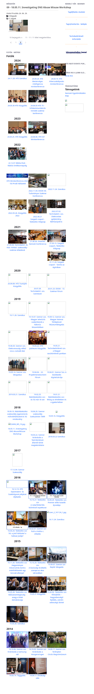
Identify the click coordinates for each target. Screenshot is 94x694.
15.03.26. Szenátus (17, 623)
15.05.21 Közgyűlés (37, 594)
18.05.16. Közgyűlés (57, 416)
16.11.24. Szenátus (56, 519)
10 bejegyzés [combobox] (15, 37)
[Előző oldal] (11, 42)
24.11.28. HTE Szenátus (17, 78)
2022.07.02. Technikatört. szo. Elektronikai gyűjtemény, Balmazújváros (56, 216)
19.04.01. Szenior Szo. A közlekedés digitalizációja (56, 374)
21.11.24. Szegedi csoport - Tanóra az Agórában (57, 264)
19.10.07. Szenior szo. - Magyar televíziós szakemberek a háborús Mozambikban (37, 322)
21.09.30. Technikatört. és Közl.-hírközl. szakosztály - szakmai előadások (17, 247)
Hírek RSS (69, 76)
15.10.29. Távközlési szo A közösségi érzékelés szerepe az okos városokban (38, 567)
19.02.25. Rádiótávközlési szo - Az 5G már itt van (37, 397)
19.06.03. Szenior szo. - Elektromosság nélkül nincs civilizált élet (17, 348)
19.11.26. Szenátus (17, 315)
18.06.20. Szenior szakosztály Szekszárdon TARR (37, 414)
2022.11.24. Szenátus (56, 189)
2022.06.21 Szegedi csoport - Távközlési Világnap (38, 219)
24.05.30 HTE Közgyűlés (17, 105)
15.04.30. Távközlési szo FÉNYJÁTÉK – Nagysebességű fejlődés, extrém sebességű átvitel (56, 597)
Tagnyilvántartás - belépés (76, 24)
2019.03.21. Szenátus (17, 394)
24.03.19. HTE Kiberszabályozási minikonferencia (56, 81)
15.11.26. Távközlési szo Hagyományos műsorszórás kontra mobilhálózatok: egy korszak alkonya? (17, 567)
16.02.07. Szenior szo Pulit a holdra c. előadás (37, 531)
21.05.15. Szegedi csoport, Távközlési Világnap (56, 246)
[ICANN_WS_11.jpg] (18, 26)
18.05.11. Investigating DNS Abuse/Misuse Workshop (17, 431)
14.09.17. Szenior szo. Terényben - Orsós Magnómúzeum (56, 652)
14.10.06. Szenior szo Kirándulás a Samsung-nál (17, 652)
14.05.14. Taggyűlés (17, 675)
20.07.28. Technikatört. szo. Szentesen (37, 291)
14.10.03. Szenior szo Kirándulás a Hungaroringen (37, 652)
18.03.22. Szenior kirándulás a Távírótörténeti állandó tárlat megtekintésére (38, 440)
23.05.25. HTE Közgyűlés (17, 137)
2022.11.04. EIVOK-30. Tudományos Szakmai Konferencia (38, 193)
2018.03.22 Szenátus (56, 436)
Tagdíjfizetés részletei (76, 12)
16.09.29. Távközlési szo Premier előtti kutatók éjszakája (56, 502)
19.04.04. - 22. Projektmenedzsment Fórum (37, 374)
